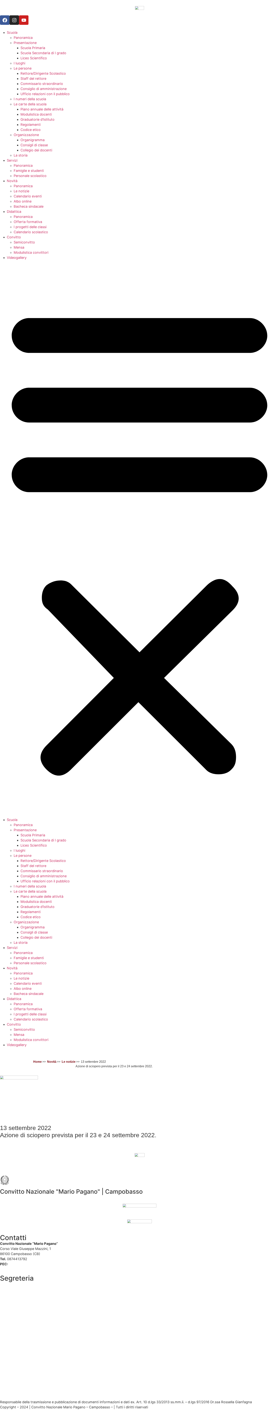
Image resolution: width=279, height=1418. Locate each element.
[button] (139, 538)
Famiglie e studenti (29, 171)
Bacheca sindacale (28, 206)
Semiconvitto (24, 242)
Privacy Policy (11, 1368)
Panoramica (23, 38)
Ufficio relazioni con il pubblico (45, 94)
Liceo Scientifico (33, 58)
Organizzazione (26, 135)
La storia (21, 155)
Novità (12, 181)
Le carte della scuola (30, 104)
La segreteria (10, 1284)
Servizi (12, 160)
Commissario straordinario (41, 84)
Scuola (12, 32)
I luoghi (19, 63)
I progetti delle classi (30, 227)
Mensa (19, 247)
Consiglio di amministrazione (43, 89)
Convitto (14, 237)
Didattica (14, 212)
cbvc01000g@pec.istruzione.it (33, 1264)
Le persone (23, 68)
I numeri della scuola (30, 99)
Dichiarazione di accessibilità (23, 1378)
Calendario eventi (28, 196)
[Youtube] (23, 20)
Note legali (8, 1392)
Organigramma (32, 140)
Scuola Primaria (32, 48)
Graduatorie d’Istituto (37, 119)
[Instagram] (14, 20)
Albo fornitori (10, 1294)
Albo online (23, 201)
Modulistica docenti (36, 114)
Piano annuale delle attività (41, 109)
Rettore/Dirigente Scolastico (43, 73)
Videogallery (17, 258)
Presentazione (25, 43)
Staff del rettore (33, 79)
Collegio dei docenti (36, 150)
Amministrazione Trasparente (23, 1303)
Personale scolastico (30, 176)
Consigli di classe (34, 145)
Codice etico (30, 130)
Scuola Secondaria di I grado (43, 53)
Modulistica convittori (31, 252)
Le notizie (21, 191)
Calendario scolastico (31, 232)
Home (37, 1061)
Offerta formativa (28, 222)
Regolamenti (30, 125)
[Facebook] (4, 20)
